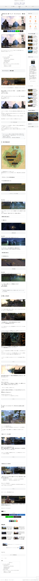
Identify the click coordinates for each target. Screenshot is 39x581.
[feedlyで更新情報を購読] (15, 521)
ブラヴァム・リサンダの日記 (14, 193)
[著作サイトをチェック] (10, 521)
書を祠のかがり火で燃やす (7, 66)
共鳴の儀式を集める (7, 61)
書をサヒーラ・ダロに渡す (7, 571)
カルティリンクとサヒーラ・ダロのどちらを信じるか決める (11, 570)
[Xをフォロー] (11, 521)
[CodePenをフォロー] (13, 521)
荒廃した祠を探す (6, 62)
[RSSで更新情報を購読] (17, 521)
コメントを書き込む (13, 554)
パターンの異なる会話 (14, 122)
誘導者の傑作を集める (7, 60)
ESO (2, 511)
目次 (9, 55)
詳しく (14, 361)
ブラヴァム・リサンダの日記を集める (9, 59)
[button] (21, 31)
